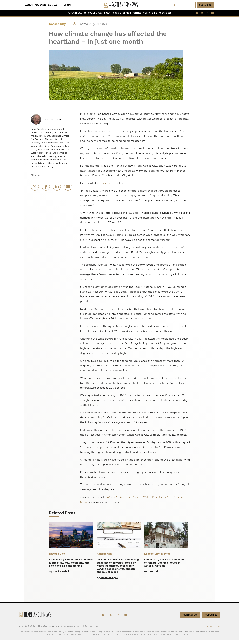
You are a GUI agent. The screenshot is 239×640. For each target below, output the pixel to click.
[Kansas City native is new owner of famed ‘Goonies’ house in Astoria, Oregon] (166, 535)
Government (104, 13)
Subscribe (205, 5)
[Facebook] (195, 13)
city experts (109, 183)
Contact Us (190, 615)
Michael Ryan (109, 577)
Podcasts (40, 4)
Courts (117, 13)
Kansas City (57, 24)
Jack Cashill (55, 119)
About (29, 4)
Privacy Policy (213, 626)
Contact (53, 4)
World (146, 13)
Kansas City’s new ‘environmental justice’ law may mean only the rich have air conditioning (71, 562)
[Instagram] (205, 13)
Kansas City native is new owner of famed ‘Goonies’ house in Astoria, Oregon (165, 562)
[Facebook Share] (46, 187)
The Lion (65, 4)
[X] (200, 13)
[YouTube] (211, 13)
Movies (165, 553)
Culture (92, 13)
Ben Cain (153, 571)
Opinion (127, 13)
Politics (137, 13)
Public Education (77, 13)
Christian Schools (161, 13)
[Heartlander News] (119, 5)
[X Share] (35, 187)
